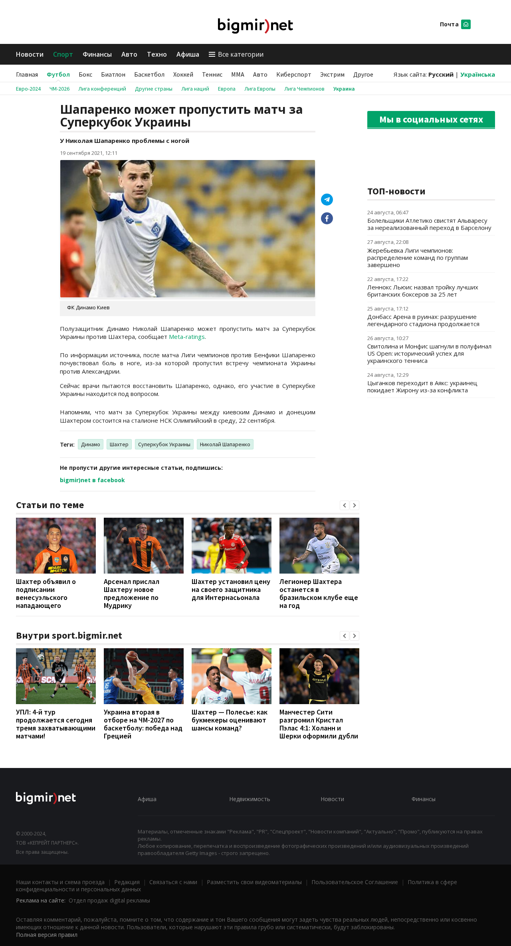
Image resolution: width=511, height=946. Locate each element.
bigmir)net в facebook (92, 480)
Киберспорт (293, 74)
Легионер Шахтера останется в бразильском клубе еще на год (318, 593)
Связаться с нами (173, 882)
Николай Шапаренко (225, 444)
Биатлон (113, 74)
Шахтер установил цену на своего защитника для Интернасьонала (231, 589)
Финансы (97, 54)
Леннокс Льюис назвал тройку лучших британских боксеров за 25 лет (422, 290)
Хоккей (183, 74)
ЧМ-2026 (59, 88)
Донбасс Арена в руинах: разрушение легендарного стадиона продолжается (423, 320)
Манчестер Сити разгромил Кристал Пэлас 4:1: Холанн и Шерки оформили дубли (318, 723)
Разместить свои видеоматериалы (254, 882)
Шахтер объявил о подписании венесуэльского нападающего (46, 593)
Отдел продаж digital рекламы (109, 900)
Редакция (127, 882)
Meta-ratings (187, 336)
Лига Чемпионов (304, 88)
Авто (129, 54)
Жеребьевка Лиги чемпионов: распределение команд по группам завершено (417, 257)
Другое (363, 74)
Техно (157, 54)
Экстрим (332, 74)
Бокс (85, 74)
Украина (344, 88)
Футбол (58, 74)
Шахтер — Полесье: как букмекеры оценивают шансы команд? (229, 719)
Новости (30, 54)
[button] (344, 505)
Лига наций (195, 88)
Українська (477, 74)
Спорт (63, 54)
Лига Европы (259, 88)
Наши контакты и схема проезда (60, 882)
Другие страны (153, 88)
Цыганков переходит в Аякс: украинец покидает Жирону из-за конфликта (422, 386)
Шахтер (119, 444)
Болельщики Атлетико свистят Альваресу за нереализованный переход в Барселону (429, 224)
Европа (227, 88)
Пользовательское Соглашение (354, 882)
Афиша (187, 54)
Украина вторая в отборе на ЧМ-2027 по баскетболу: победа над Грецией (143, 723)
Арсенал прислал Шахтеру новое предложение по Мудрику (131, 593)
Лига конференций (102, 88)
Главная (27, 74)
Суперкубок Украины (164, 444)
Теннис (212, 74)
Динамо (90, 444)
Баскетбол (149, 74)
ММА (237, 74)
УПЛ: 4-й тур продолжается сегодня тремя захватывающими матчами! (55, 723)
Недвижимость (249, 799)
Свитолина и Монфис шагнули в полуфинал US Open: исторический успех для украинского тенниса (429, 353)
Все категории (240, 54)
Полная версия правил (46, 934)
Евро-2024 (28, 88)
